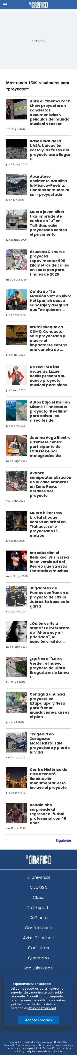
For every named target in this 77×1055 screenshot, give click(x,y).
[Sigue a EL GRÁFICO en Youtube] (42, 1036)
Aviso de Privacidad (42, 1008)
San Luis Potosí (38, 968)
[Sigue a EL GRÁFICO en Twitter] (37, 1036)
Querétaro (38, 958)
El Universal (38, 877)
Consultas (38, 948)
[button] (5, 4)
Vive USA (38, 887)
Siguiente (63, 841)
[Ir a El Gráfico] (38, 4)
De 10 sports (39, 907)
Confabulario (38, 928)
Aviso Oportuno (38, 938)
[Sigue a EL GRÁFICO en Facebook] (34, 1036)
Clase (38, 897)
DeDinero (38, 918)
